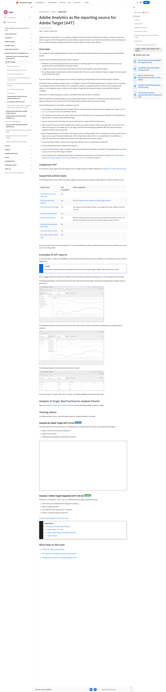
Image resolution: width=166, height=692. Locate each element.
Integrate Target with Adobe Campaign (16, 142)
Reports (7, 157)
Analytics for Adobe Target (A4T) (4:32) (145, 45)
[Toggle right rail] (134, 7)
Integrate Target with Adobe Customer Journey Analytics (16, 112)
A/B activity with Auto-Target (49, 207)
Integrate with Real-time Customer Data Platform (16, 137)
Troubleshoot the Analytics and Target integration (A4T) (59, 558)
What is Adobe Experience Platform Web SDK (61, 533)
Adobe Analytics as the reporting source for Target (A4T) (17, 57)
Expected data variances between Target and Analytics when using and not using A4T (19, 106)
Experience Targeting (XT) (48, 213)
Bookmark (139, 12)
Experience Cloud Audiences (13, 121)
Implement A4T (138, 24)
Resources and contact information (14, 173)
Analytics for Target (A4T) (50, 31)
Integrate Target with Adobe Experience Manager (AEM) (17, 125)
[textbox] (17, 17)
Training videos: (138, 41)
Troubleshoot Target (11, 165)
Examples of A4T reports (140, 31)
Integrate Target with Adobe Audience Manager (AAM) (18, 131)
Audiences (7, 149)
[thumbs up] (91, 689)
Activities (7, 146)
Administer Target (10, 41)
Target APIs (8, 169)
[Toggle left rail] (32, 7)
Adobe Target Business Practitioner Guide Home (17, 29)
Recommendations (10, 161)
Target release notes (11, 34)
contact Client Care (81, 158)
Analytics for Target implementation (114, 169)
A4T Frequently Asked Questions (16, 102)
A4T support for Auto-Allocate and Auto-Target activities (93, 200)
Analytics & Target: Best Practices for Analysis (60, 405)
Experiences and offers (11, 153)
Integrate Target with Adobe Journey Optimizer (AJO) (16, 117)
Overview (136, 20)
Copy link (147, 12)
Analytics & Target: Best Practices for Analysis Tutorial (146, 36)
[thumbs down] (95, 689)
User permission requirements (15, 74)
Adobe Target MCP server (11, 49)
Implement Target (9, 45)
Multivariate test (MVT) (47, 218)
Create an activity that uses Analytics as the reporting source (18, 79)
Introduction (8, 38)
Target (53, 12)
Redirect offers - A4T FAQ (55, 529)
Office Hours (61, 500)
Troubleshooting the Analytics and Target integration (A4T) (17, 97)
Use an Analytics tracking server (15, 89)
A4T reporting (10, 93)
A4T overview (11, 62)
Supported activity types (140, 27)
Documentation (44, 12)
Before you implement (13, 66)
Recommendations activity (48, 231)
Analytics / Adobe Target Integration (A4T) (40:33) (147, 50)
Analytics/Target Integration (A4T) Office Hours (54, 518)
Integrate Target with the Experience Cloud (16, 53)
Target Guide (62, 12)
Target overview (52, 536)
